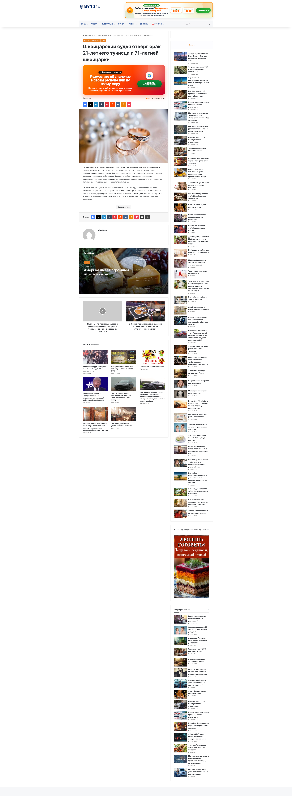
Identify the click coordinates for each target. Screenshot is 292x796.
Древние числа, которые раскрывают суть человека (198, 348)
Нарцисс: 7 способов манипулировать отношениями (196, 139)
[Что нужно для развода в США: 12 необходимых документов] (180, 197)
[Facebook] (85, 104)
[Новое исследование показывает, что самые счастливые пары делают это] (180, 449)
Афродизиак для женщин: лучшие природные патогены (198, 185)
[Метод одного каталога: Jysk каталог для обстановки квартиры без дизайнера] (180, 116)
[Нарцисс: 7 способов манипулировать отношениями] (180, 140)
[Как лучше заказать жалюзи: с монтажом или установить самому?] (180, 503)
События (95, 40)
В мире (92, 35)
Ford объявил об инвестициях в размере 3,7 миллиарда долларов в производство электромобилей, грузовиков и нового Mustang (152, 396)
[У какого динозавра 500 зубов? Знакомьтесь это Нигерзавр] (180, 492)
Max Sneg (102, 230)
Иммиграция (107, 24)
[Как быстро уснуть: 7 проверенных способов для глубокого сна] (180, 94)
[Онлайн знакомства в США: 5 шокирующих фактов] (180, 229)
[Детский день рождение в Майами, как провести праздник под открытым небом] (180, 240)
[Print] (147, 217)
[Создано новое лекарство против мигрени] (180, 384)
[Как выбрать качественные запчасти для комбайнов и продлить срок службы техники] (180, 476)
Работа (94, 24)
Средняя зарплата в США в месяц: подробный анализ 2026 (198, 69)
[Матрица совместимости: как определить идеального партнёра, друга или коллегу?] (180, 759)
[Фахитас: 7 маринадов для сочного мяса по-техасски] (180, 748)
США (103, 40)
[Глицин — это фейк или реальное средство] (180, 417)
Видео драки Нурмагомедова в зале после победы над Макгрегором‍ (95, 369)
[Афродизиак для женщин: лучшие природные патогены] (180, 186)
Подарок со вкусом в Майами (152, 367)
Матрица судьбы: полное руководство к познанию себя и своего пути (198, 128)
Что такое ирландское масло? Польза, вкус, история (197, 437)
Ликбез (132, 24)
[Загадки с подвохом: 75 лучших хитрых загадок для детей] (180, 427)
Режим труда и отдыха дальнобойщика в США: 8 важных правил (198, 771)
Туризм (121, 24)
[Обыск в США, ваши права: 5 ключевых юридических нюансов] (180, 737)
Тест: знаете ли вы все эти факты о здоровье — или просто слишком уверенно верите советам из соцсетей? (198, 286)
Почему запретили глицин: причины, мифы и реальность (198, 104)
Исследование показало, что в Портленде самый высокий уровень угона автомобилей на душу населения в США (198, 335)
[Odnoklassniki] (123, 104)
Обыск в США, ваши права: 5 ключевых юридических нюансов (197, 736)
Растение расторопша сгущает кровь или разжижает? (197, 217)
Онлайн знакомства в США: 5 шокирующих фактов (196, 228)
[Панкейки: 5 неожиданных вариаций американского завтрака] (180, 161)
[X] (90, 104)
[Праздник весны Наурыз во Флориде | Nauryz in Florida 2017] (123, 357)
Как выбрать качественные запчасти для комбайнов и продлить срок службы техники (197, 478)
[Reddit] (112, 104)
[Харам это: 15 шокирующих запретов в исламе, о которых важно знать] (180, 81)
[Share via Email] (142, 217)
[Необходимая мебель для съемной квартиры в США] (180, 253)
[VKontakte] (118, 104)
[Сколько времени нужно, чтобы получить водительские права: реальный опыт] (180, 463)
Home (86, 35)
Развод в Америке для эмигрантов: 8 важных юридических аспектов (197, 671)
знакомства (124, 207)
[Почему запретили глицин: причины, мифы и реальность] (180, 105)
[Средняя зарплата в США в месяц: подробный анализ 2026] (180, 70)
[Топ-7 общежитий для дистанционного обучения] (123, 414)
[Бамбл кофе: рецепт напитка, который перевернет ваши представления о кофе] (180, 172)
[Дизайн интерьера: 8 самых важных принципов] (180, 310)
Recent (191, 45)
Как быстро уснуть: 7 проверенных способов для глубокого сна (197, 93)
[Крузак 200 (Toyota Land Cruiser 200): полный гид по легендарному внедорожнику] (180, 404)
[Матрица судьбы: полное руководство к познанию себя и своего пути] (180, 129)
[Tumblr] (101, 104)
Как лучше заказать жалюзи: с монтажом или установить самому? (198, 502)
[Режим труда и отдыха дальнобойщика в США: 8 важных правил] (180, 772)
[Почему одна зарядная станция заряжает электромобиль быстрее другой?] (180, 320)
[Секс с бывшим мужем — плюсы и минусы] (180, 207)
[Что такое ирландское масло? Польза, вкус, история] (180, 438)
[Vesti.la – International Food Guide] (89, 7)
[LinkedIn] (96, 104)
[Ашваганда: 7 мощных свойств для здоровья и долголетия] (180, 641)
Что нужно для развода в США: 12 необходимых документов (198, 196)
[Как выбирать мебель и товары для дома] (180, 300)
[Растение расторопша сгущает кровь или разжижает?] (180, 218)
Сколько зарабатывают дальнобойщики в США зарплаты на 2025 (197, 682)
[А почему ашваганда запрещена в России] (180, 373)
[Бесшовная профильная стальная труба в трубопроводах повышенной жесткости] (180, 360)
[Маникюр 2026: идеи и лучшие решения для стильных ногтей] (180, 263)
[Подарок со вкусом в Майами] (152, 357)
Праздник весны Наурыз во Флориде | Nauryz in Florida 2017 (122, 369)
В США (83, 24)
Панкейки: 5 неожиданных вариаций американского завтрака (198, 160)
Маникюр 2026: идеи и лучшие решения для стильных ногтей (197, 262)
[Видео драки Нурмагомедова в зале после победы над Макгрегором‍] (95, 357)
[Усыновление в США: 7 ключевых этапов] (180, 151)
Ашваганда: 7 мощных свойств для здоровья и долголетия (197, 640)
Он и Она (144, 24)
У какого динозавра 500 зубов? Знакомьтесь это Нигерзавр (198, 491)
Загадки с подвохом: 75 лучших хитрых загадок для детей (197, 426)
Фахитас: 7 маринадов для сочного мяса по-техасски (197, 747)
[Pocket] (129, 104)
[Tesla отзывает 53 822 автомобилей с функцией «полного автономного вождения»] (123, 384)
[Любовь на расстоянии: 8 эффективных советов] (180, 514)
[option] (123, 271)
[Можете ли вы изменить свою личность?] (180, 394)
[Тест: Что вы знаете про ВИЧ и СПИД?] (180, 274)
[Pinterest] (107, 104)
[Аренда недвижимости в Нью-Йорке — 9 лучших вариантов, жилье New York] (180, 56)
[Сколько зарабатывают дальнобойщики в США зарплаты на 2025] (180, 683)
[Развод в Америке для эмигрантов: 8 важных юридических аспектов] (180, 672)
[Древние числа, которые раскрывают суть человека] (180, 349)
